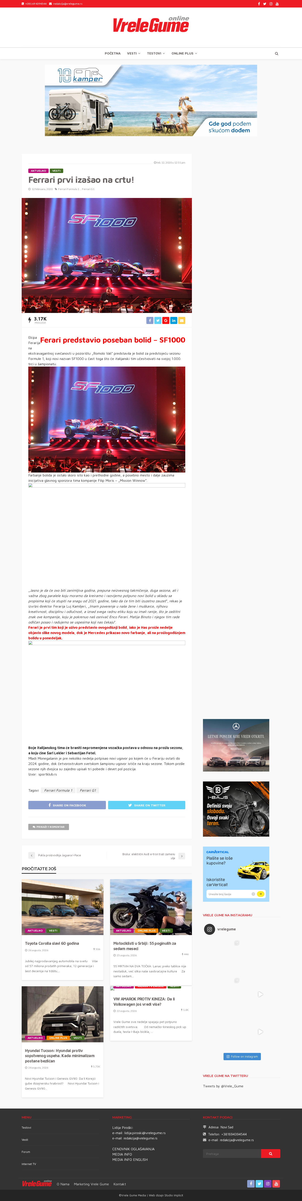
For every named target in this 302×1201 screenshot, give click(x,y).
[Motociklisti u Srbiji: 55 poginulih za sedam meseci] (151, 907)
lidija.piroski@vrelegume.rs (145, 1133)
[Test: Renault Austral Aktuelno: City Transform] (260, 994)
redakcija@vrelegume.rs (140, 1138)
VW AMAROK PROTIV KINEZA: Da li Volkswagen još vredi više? (144, 1001)
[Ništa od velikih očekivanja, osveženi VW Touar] (223, 957)
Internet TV (29, 1164)
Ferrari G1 (88, 189)
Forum (26, 1152)
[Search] (276, 53)
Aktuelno (38, 170)
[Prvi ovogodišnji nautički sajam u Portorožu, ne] (223, 1032)
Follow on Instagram (244, 1056)
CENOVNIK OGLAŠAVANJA (133, 1149)
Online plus (182, 53)
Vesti (132, 53)
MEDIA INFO (122, 1154)
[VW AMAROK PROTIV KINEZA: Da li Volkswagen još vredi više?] (112, 988)
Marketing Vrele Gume (91, 1184)
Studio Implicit (173, 1195)
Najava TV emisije (151, 986)
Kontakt (119, 1184)
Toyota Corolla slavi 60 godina (52, 943)
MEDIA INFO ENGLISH (130, 1159)
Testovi (26, 1127)
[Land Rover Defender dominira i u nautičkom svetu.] (260, 1032)
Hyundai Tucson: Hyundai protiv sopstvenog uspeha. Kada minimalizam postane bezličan (59, 1055)
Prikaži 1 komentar (50, 826)
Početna (112, 53)
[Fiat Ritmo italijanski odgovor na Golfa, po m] (223, 994)
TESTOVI (154, 53)
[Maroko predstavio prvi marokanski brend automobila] (260, 957)
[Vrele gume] (151, 27)
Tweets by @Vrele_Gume (223, 1086)
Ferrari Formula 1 (68, 189)
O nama (63, 1184)
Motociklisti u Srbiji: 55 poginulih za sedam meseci (144, 946)
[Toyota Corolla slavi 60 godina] (62, 907)
